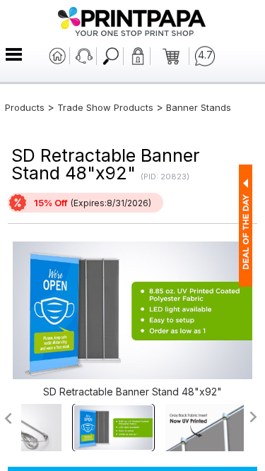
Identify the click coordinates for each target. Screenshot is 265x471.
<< (7, 418)
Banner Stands (198, 107)
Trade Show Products (105, 107)
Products (25, 107)
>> (254, 417)
